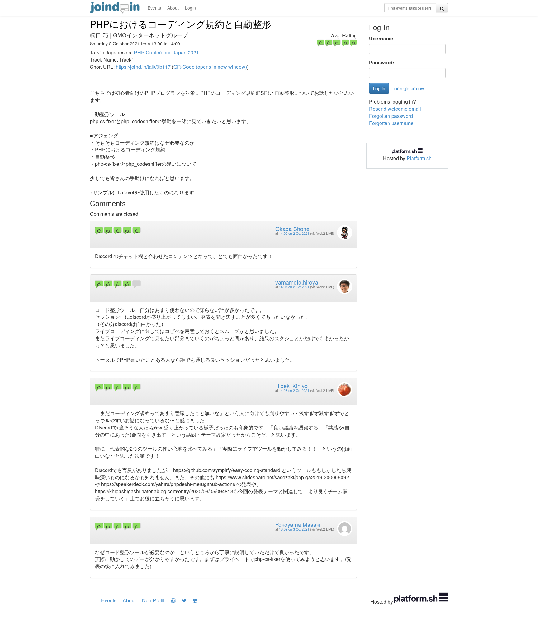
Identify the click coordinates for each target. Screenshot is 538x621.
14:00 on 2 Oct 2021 (294, 233)
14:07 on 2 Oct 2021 (294, 287)
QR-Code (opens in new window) (210, 66)
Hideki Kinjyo (291, 386)
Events (154, 8)
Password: (381, 62)
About (173, 8)
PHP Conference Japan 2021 (166, 52)
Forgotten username (391, 123)
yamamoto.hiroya (296, 282)
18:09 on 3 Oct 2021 (294, 529)
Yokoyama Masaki (297, 524)
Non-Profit (153, 600)
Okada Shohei (293, 229)
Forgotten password (391, 115)
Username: (382, 38)
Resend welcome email (395, 108)
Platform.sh (419, 158)
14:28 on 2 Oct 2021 (294, 390)
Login (190, 8)
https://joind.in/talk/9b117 (143, 66)
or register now (409, 88)
